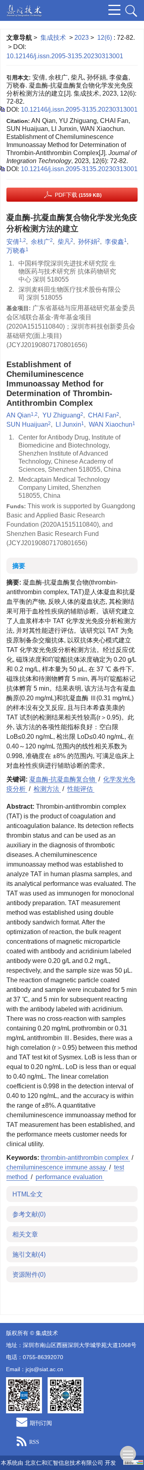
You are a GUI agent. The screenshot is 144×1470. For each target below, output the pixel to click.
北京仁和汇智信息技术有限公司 (64, 1463)
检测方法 (47, 788)
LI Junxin (68, 424)
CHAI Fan (102, 415)
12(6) (105, 37)
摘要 (18, 565)
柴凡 (64, 241)
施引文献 (29, 1254)
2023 (81, 37)
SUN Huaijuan (27, 424)
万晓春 (16, 250)
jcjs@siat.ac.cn (44, 1369)
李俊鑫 (114, 241)
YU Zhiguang (61, 415)
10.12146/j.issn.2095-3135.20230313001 (64, 56)
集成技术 (53, 37)
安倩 (12, 241)
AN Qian (18, 415)
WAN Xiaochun (110, 424)
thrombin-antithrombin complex (85, 1157)
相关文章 (25, 1234)
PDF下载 (78, 195)
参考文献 (29, 1214)
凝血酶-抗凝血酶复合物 (63, 779)
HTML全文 (27, 1194)
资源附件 (29, 1274)
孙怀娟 (87, 241)
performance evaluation (70, 1177)
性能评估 (80, 788)
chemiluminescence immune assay (57, 1167)
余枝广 (40, 241)
